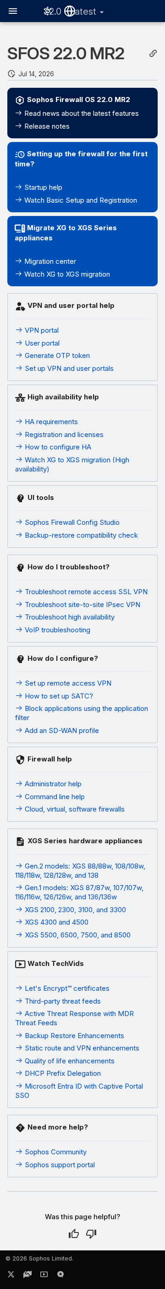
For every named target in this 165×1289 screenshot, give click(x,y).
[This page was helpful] (74, 1233)
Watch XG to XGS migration (66, 274)
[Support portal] (27, 1276)
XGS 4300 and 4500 (55, 922)
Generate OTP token (56, 355)
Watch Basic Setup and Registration (79, 200)
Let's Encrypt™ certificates (66, 988)
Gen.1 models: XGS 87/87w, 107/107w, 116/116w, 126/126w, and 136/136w (79, 892)
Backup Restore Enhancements (73, 1035)
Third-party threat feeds (62, 1001)
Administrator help (52, 783)
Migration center (49, 261)
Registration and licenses (63, 434)
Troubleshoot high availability (69, 617)
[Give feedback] (60, 1276)
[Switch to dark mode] (47, 11)
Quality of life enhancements (69, 1060)
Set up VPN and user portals (68, 368)
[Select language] (69, 11)
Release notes (46, 126)
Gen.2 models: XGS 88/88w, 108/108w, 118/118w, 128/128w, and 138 (80, 871)
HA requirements (50, 421)
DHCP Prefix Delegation (62, 1073)
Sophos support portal (59, 1164)
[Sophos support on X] (11, 1276)
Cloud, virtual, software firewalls (74, 809)
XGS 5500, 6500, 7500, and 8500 (77, 935)
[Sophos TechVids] (44, 1276)
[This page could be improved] (91, 1233)
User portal (41, 343)
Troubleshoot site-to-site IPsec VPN (81, 604)
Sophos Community (55, 1151)
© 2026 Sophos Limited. (39, 1258)
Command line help (54, 796)
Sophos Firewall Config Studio (71, 522)
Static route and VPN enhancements (81, 1048)
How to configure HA (57, 447)
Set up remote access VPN (67, 683)
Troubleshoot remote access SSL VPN (85, 591)
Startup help (42, 187)
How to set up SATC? (58, 696)
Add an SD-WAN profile (61, 730)
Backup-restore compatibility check (80, 535)
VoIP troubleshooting (56, 629)
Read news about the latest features (80, 113)
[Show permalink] (153, 53)
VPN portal (41, 330)
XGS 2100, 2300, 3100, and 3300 (74, 909)
